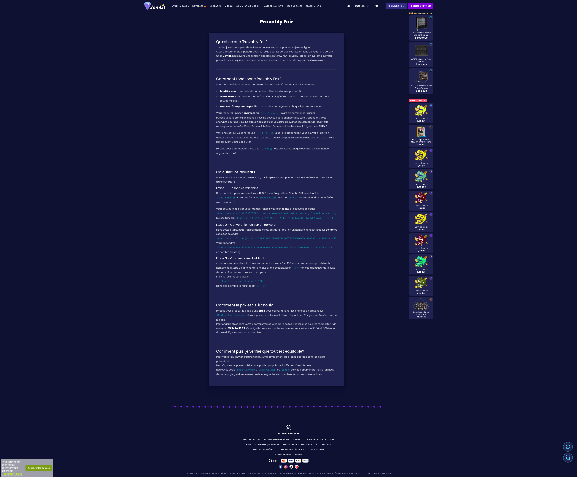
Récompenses (294, 6)
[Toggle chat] (568, 447)
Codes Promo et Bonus (288, 454)
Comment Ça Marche (248, 6)
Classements (313, 6)
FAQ (332, 439)
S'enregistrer (420, 6)
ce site (285, 209)
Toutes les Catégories (290, 449)
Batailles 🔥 (199, 6)
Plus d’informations (12, 473)
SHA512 (323, 126)
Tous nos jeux (315, 449)
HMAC (262, 193)
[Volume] (348, 6)
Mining (229, 6)
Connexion (396, 6)
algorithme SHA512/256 (289, 193)
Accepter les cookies (39, 467)
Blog (248, 444)
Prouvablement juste (276, 439)
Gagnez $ (298, 439)
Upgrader (215, 6)
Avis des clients (273, 6)
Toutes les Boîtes (263, 449)
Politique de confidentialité (300, 444)
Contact (326, 444)
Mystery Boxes (180, 6)
